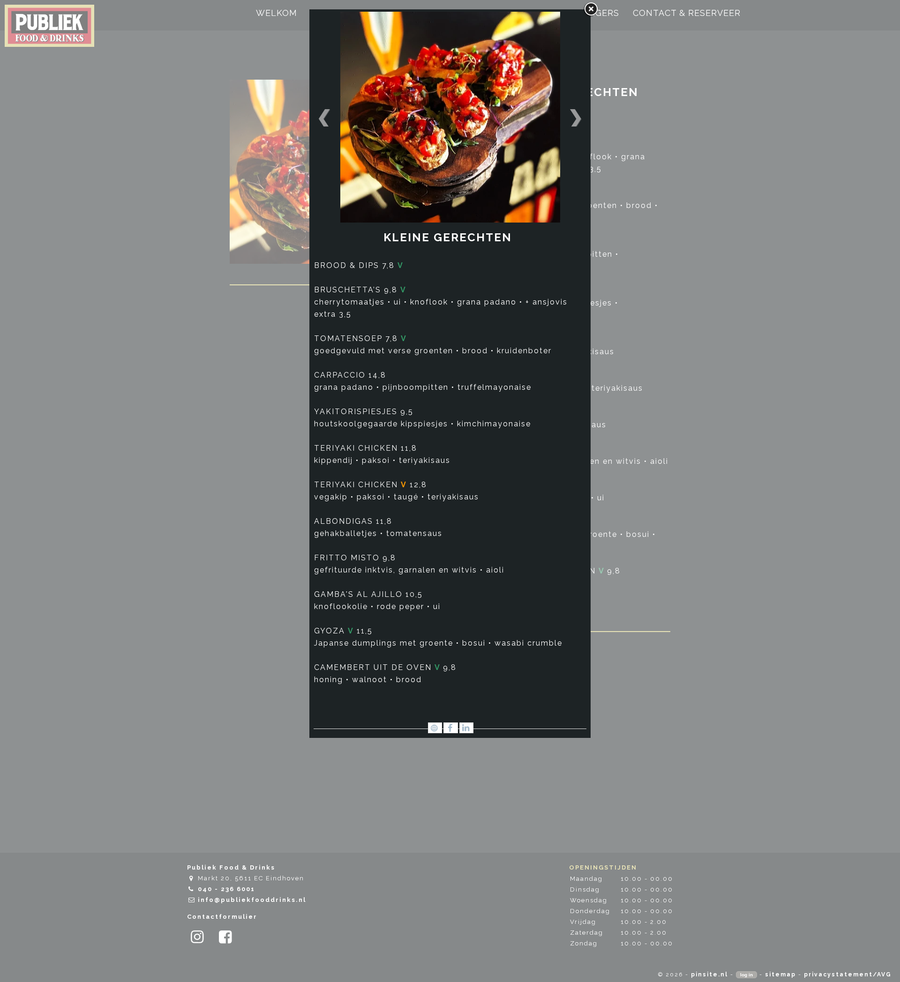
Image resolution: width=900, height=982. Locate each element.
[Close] (590, 9)
